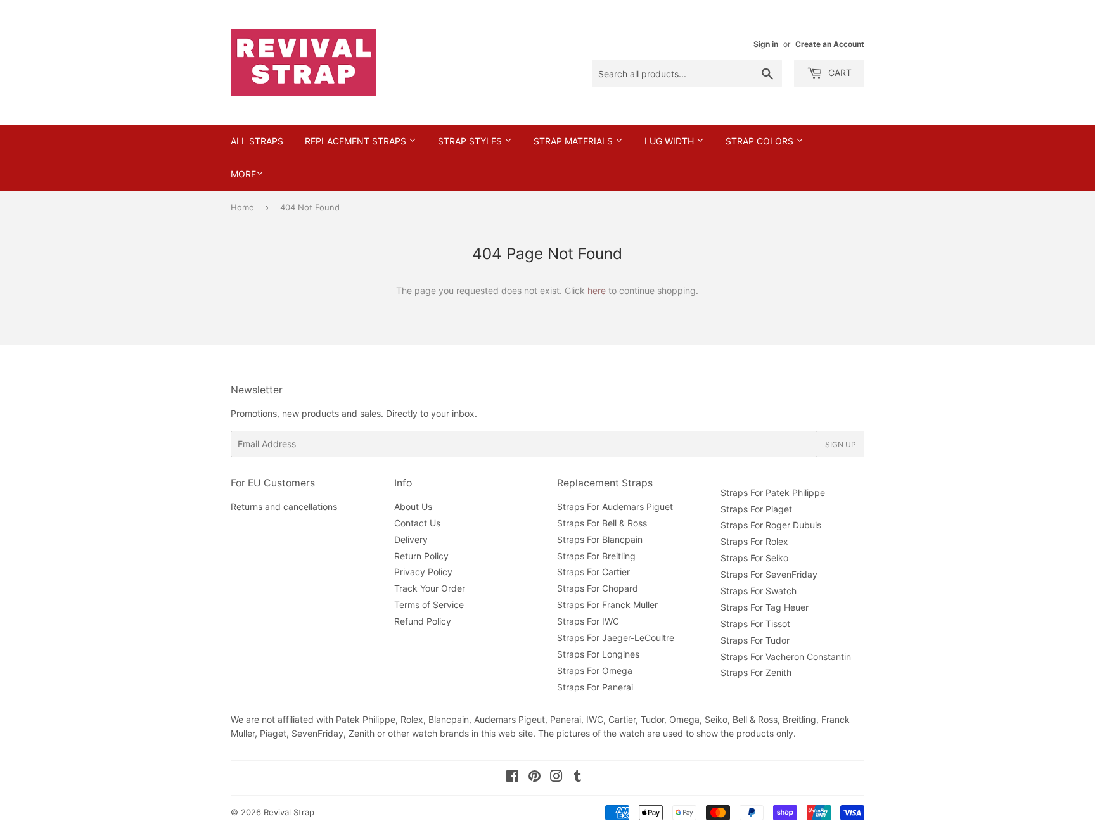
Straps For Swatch (758, 590)
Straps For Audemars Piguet (615, 506)
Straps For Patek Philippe (772, 492)
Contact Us (417, 523)
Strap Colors (761, 141)
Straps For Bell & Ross (602, 523)
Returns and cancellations (284, 506)
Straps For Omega (594, 670)
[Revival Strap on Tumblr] (578, 777)
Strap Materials (574, 141)
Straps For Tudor (755, 640)
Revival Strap (289, 812)
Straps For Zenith (755, 672)
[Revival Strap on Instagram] (556, 777)
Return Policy (421, 555)
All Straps (257, 141)
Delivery (411, 539)
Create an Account (829, 44)
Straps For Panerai (595, 687)
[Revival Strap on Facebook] (512, 777)
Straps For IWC (588, 621)
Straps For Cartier (593, 571)
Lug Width (670, 141)
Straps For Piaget (756, 509)
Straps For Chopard (597, 588)
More (243, 174)
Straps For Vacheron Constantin (785, 656)
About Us (413, 506)
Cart (839, 72)
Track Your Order (429, 588)
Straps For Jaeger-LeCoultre (615, 637)
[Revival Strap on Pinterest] (534, 777)
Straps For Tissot (755, 623)
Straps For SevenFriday (768, 574)
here (596, 290)
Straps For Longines (598, 654)
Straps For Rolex (754, 541)
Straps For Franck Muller (607, 604)
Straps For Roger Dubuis (770, 524)
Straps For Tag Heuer (764, 607)
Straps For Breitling (596, 555)
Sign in (765, 44)
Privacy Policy (423, 571)
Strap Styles (471, 141)
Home (242, 207)
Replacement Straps (357, 141)
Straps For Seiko (754, 557)
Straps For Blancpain (600, 539)
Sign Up (840, 444)
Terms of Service (429, 604)
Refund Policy (422, 621)
